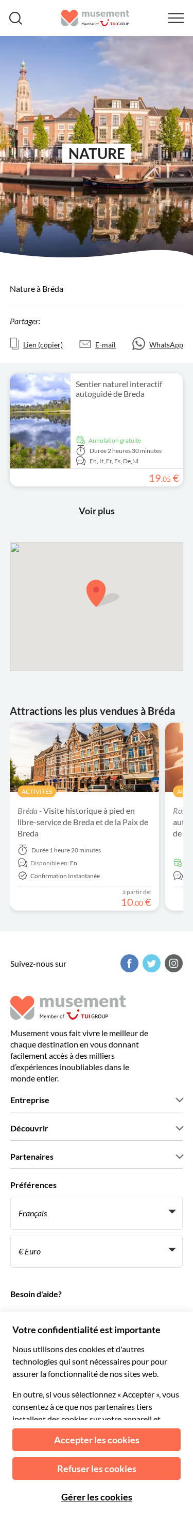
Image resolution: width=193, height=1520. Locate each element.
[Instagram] (172, 963)
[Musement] (95, 18)
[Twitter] (150, 963)
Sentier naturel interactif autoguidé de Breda (119, 388)
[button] (103, 593)
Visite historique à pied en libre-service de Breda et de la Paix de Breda (82, 822)
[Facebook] (128, 963)
